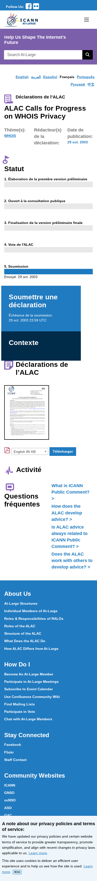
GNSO (9, 793)
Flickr (9, 752)
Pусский (78, 84)
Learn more (38, 853)
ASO (8, 808)
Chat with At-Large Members (28, 719)
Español (50, 77)
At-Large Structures (21, 603)
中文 (91, 84)
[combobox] (29, 451)
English (22, 77)
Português (86, 77)
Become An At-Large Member (28, 674)
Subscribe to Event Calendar (28, 689)
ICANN (9, 785)
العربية (36, 77)
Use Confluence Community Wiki (32, 697)
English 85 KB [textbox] (25, 452)
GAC (8, 815)
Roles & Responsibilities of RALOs (33, 619)
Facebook (12, 745)
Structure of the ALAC (22, 633)
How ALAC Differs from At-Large (31, 649)
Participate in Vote (19, 712)
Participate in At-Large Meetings (31, 682)
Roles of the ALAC (19, 626)
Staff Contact (15, 760)
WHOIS (10, 136)
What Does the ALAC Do (24, 641)
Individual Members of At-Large (30, 611)
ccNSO (10, 800)
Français (67, 77)
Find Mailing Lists (19, 704)
